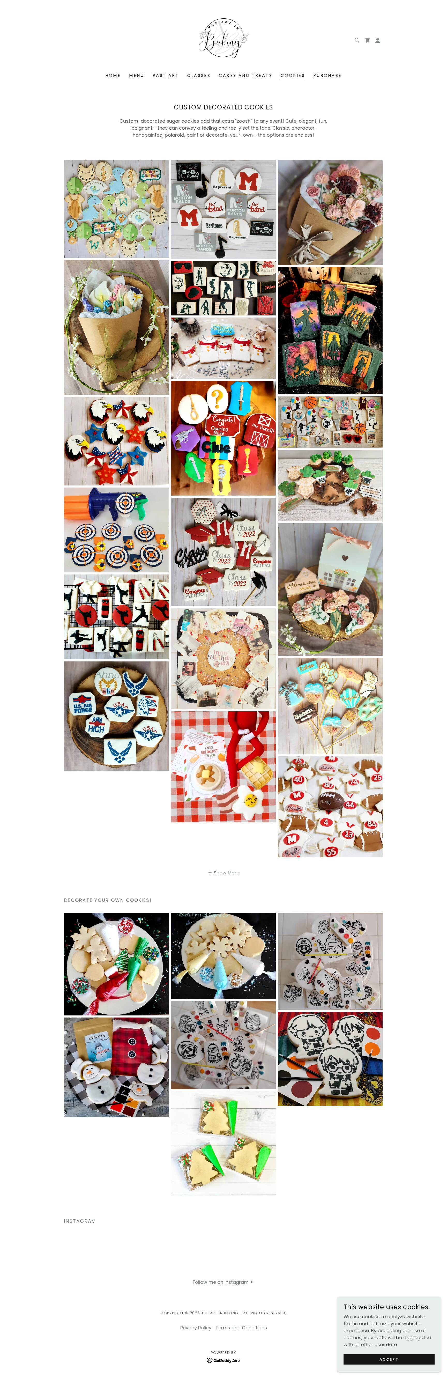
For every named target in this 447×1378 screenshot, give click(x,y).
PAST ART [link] (166, 75)
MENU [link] (136, 75)
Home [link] (113, 75)
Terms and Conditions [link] (241, 1327)
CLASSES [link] (199, 75)
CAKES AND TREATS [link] (245, 75)
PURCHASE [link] (327, 75)
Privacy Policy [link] (195, 1327)
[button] (378, 40)
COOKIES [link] (293, 75)
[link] (223, 40)
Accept (389, 1359)
